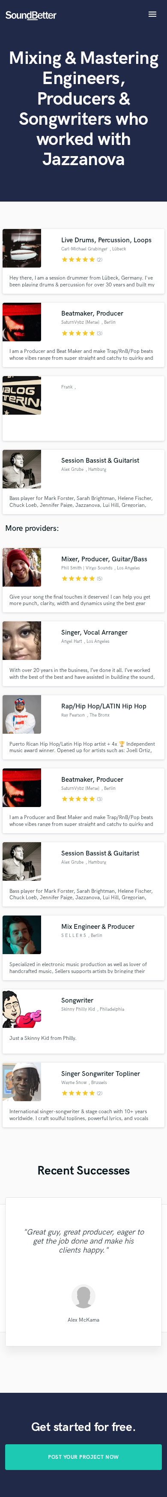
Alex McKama (83, 1319)
